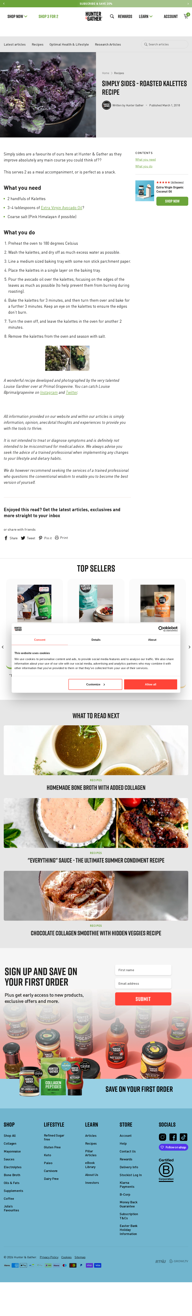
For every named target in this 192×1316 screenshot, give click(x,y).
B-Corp (125, 1194)
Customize (93, 684)
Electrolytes (13, 1167)
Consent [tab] (39, 639)
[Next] (189, 647)
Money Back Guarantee (128, 1204)
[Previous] (3, 647)
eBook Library (90, 1165)
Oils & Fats (12, 1183)
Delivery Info (129, 1167)
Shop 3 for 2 (48, 16)
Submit (143, 999)
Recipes (38, 44)
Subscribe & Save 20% (96, 3)
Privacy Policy (49, 1257)
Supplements (13, 1191)
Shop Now (15, 16)
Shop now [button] (172, 201)
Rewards (125, 16)
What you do (143, 166)
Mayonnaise (12, 1151)
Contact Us (128, 1151)
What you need (145, 159)
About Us (91, 1175)
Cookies (66, 1257)
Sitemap (80, 1257)
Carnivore (51, 1171)
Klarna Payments (127, 1185)
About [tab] (152, 639)
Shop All (10, 1135)
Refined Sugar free (54, 1137)
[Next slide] (188, 3)
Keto (47, 1155)
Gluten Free (52, 1147)
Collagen (10, 1143)
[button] (172, 182)
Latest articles (15, 44)
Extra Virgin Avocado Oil (61, 207)
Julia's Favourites (11, 1208)
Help (123, 1143)
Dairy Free (51, 1179)
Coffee (9, 1198)
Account (171, 16)
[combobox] (164, 44)
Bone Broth (12, 1175)
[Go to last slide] (4, 3)
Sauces (9, 1159)
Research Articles (108, 44)
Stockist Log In (131, 1175)
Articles (91, 1135)
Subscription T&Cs (129, 1216)
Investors (92, 1183)
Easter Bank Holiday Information (128, 1230)
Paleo (48, 1163)
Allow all (150, 684)
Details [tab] (96, 639)
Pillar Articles (91, 1153)
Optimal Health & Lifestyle (69, 44)
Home (105, 73)
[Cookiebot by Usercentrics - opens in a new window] (161, 629)
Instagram (49, 392)
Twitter (71, 392)
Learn (143, 16)
